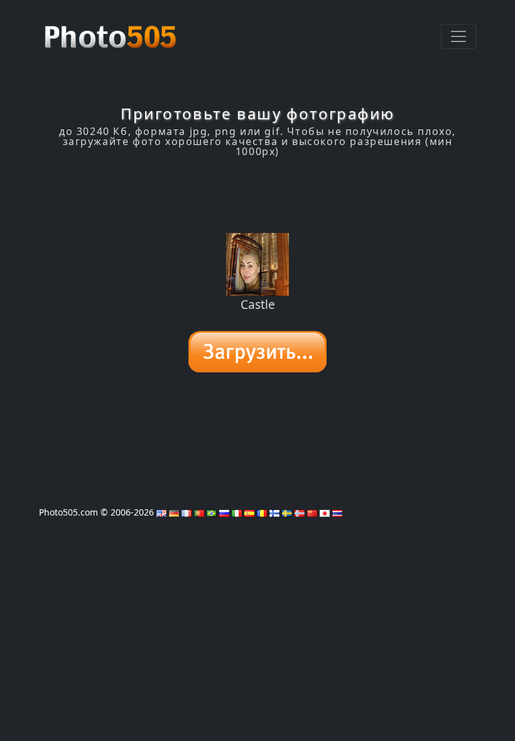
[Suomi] (274, 512)
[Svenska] (287, 512)
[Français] (187, 512)
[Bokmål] (300, 512)
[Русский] (224, 512)
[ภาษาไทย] (337, 512)
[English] (161, 512)
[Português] (199, 512)
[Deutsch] (174, 512)
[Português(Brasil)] (212, 512)
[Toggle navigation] (458, 36)
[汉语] (312, 512)
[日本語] (325, 512)
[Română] (262, 512)
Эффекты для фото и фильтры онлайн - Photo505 (112, 30)
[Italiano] (237, 512)
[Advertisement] (257, 195)
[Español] (249, 512)
